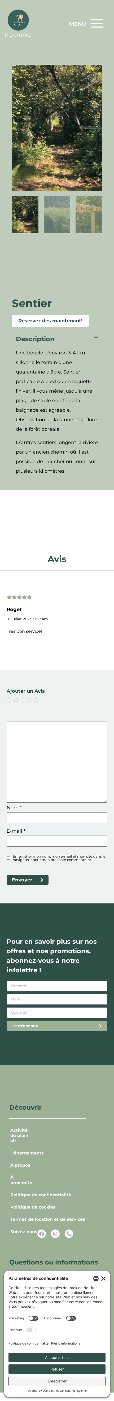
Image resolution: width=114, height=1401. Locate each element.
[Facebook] (41, 1233)
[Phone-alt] (69, 1233)
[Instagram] (55, 1233)
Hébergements (23, 1153)
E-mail (16, 831)
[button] (57, 339)
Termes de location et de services (47, 1219)
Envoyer (22, 880)
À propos (20, 1165)
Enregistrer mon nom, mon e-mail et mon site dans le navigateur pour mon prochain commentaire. (59, 858)
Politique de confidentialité (40, 1194)
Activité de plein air (19, 1135)
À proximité (21, 1180)
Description (35, 339)
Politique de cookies (32, 1207)
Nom (14, 807)
